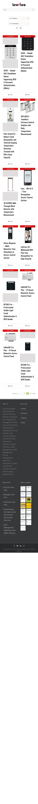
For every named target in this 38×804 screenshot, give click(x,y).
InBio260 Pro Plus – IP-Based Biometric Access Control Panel (10, 352)
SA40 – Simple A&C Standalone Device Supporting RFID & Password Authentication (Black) (27, 62)
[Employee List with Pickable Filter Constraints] (23, 500)
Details (11, 94)
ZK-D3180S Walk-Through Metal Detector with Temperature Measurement (10, 209)
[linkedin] (20, 546)
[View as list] (20, 28)
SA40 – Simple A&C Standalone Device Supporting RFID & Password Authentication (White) (10, 79)
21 (24, 393)
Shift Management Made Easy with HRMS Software (9, 529)
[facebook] (14, 546)
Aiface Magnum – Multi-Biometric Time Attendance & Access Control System (10, 250)
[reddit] (23, 546)
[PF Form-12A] (23, 511)
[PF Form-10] (28, 511)
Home (23, 409)
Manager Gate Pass (9, 495)
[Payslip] (23, 528)
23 (30, 393)
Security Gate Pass (9, 488)
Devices (24, 413)
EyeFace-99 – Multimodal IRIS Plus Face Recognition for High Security (27, 252)
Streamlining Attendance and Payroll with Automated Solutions (10, 514)
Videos (23, 418)
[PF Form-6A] (23, 517)
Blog (23, 422)
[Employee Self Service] (23, 505)
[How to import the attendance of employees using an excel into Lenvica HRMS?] (23, 489)
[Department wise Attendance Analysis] (28, 489)
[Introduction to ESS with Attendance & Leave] (28, 500)
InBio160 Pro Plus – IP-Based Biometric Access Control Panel (27, 291)
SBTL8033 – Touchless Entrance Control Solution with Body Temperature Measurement (27, 125)
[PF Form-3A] (23, 522)
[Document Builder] (28, 505)
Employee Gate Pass (9, 503)
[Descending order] (28, 18)
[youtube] (17, 546)
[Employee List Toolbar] (28, 494)
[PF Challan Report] (28, 522)
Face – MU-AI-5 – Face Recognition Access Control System (27, 194)
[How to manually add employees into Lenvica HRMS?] (23, 494)
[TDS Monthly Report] (28, 517)
